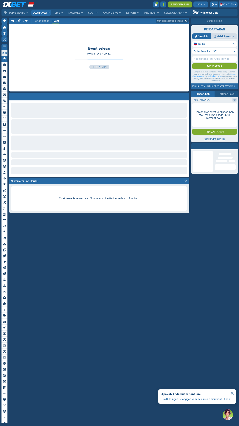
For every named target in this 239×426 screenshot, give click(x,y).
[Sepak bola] (20, 21)
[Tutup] (232, 393)
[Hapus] (185, 181)
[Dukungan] (228, 415)
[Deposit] (163, 4)
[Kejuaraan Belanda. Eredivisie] (26, 21)
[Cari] (186, 21)
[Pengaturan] (214, 4)
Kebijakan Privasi (215, 76)
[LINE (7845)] (12, 21)
